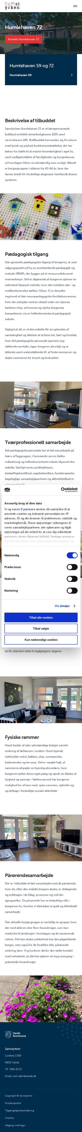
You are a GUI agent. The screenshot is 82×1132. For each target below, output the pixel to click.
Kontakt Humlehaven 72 (23, 39)
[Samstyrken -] (12, 6)
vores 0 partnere (23, 509)
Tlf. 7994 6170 (13, 1069)
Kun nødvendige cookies (41, 639)
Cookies (9, 1117)
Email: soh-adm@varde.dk (20, 1076)
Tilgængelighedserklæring (19, 1110)
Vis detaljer (62, 606)
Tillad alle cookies (41, 617)
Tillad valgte (41, 628)
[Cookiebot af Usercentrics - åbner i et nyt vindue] (61, 489)
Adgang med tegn (15, 1125)
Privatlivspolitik (13, 1103)
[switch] (72, 567)
